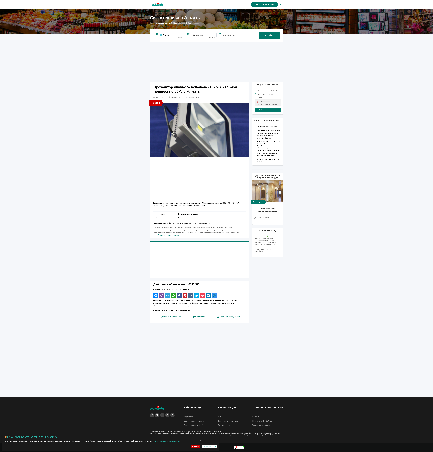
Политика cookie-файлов (262, 421)
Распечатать (200, 317)
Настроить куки (209, 446)
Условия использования (261, 425)
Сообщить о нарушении (230, 317)
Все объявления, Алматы (194, 421)
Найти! (270, 35)
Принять (195, 446)
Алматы (166, 35)
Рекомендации (224, 425)
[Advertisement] (216, 59)
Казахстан (174, 97)
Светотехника (193, 23)
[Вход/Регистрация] (279, 4)
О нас (220, 417)
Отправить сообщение (269, 110)
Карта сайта (188, 417)
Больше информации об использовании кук (167, 441)
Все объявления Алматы (160, 23)
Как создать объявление (228, 421)
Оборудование (179, 23)
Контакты (256, 417)
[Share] (155, 295)
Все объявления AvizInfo (194, 425)
